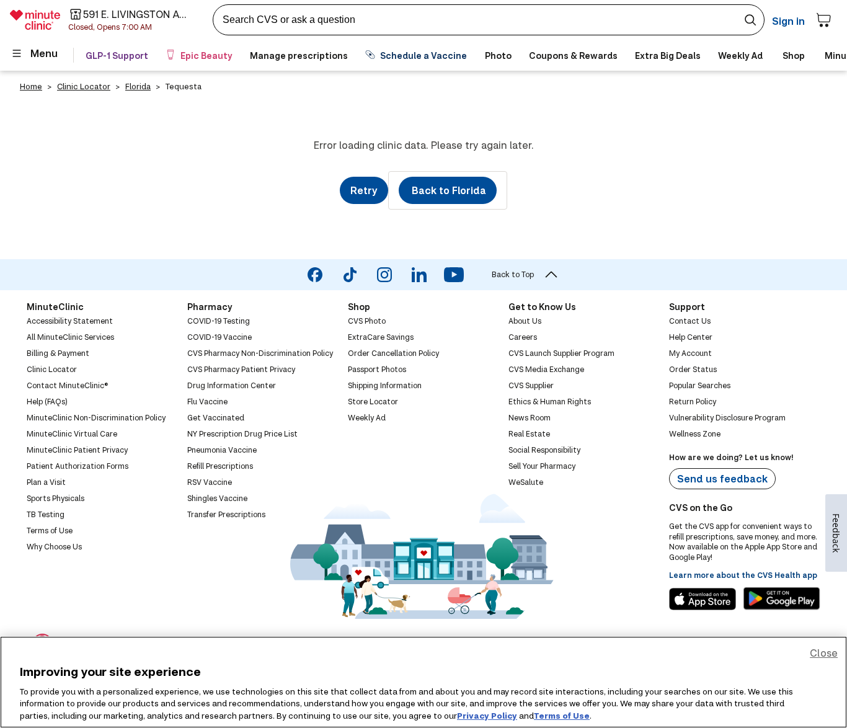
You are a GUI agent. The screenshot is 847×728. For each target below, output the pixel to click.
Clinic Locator (83, 86)
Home (31, 86)
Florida (138, 86)
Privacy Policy (487, 715)
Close (824, 652)
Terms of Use (562, 715)
